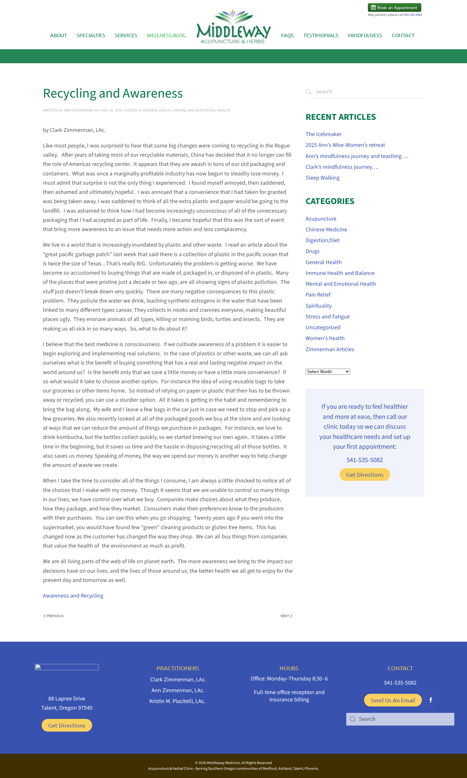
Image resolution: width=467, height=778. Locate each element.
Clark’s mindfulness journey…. (342, 167)
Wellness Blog (166, 35)
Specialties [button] (91, 35)
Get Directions (364, 474)
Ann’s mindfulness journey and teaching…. (357, 156)
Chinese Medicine (326, 230)
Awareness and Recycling (73, 596)
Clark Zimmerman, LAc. (178, 680)
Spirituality (319, 306)
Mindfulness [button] (365, 35)
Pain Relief (318, 295)
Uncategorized (323, 327)
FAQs (287, 35)
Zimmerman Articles (330, 349)
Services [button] (126, 35)
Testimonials (320, 35)
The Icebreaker (324, 134)
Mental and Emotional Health (201, 110)
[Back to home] (233, 28)
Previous (55, 615)
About (58, 35)
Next (285, 615)
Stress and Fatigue (328, 317)
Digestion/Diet (323, 240)
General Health (157, 110)
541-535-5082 (413, 14)
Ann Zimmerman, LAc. (178, 690)
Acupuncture (321, 219)
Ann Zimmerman (78, 110)
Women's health (325, 338)
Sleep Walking (323, 178)
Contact (403, 35)
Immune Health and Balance (340, 273)
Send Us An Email (393, 700)
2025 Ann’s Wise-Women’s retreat (345, 145)
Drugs (313, 251)
